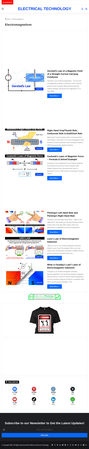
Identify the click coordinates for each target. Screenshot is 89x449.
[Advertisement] (44, 50)
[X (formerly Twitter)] (72, 391)
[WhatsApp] (72, 401)
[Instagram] (53, 391)
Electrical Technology (42, 445)
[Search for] (86, 9)
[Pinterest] (34, 391)
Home (8, 19)
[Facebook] (14, 391)
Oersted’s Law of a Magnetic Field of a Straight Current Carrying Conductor (64, 74)
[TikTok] (34, 401)
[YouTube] (14, 401)
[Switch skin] (82, 9)
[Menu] (3, 9)
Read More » (54, 96)
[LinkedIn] (53, 401)
